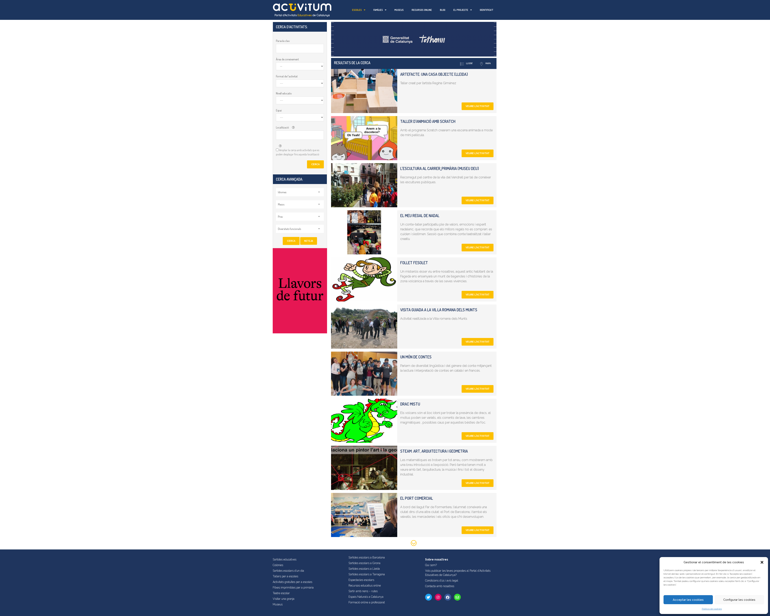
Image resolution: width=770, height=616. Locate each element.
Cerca (315, 164)
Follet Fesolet (414, 262)
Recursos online (422, 9)
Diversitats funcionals (289, 229)
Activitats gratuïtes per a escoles (292, 582)
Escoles (357, 9)
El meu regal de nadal (419, 215)
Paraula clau (283, 40)
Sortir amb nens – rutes (363, 591)
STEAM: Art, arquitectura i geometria (434, 451)
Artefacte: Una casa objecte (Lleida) (434, 74)
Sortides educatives (284, 559)
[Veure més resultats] (413, 543)
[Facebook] (447, 597)
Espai (279, 110)
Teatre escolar (281, 593)
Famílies (378, 9)
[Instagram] (438, 597)
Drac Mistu (410, 404)
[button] (762, 562)
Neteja (308, 240)
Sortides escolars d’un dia (288, 570)
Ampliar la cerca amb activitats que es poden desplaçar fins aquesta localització (297, 152)
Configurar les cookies (739, 600)
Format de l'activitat (287, 76)
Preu (280, 216)
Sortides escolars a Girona (364, 563)
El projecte (460, 9)
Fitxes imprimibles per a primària (293, 587)
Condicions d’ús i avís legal (441, 580)
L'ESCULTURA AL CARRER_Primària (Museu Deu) (439, 168)
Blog (442, 9)
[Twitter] (428, 597)
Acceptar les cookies (688, 600)
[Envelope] (457, 597)
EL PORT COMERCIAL (416, 498)
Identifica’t (486, 9)
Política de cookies (712, 608)
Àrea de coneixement (287, 59)
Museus (399, 9)
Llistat (469, 63)
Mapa (488, 63)
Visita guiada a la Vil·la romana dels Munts (438, 309)
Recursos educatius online (365, 585)
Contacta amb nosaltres (439, 586)
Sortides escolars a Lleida (364, 568)
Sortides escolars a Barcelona (367, 557)
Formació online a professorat (367, 602)
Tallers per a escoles (285, 576)
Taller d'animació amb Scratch (427, 121)
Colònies (278, 565)
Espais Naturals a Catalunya (366, 596)
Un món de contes (416, 356)
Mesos (281, 204)
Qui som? (431, 565)
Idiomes (282, 192)
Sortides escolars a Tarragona (367, 574)
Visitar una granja (283, 598)
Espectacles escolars (361, 580)
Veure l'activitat (477, 106)
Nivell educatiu (284, 93)
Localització (282, 127)
